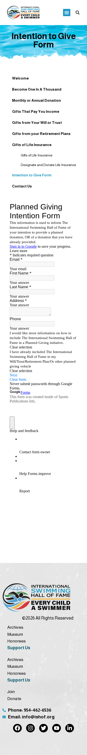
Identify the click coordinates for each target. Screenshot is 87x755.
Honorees (16, 641)
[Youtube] (56, 728)
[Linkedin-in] (69, 728)
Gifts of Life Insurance (31, 145)
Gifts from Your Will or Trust (37, 122)
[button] (66, 12)
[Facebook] (17, 728)
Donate (14, 698)
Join (11, 691)
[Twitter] (43, 728)
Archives (15, 627)
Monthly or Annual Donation (36, 100)
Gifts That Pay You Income (35, 111)
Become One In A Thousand (36, 89)
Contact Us (22, 186)
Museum (15, 634)
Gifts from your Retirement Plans (41, 134)
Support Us (18, 647)
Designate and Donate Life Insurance (33, 165)
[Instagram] (30, 728)
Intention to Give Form (31, 175)
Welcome (20, 78)
